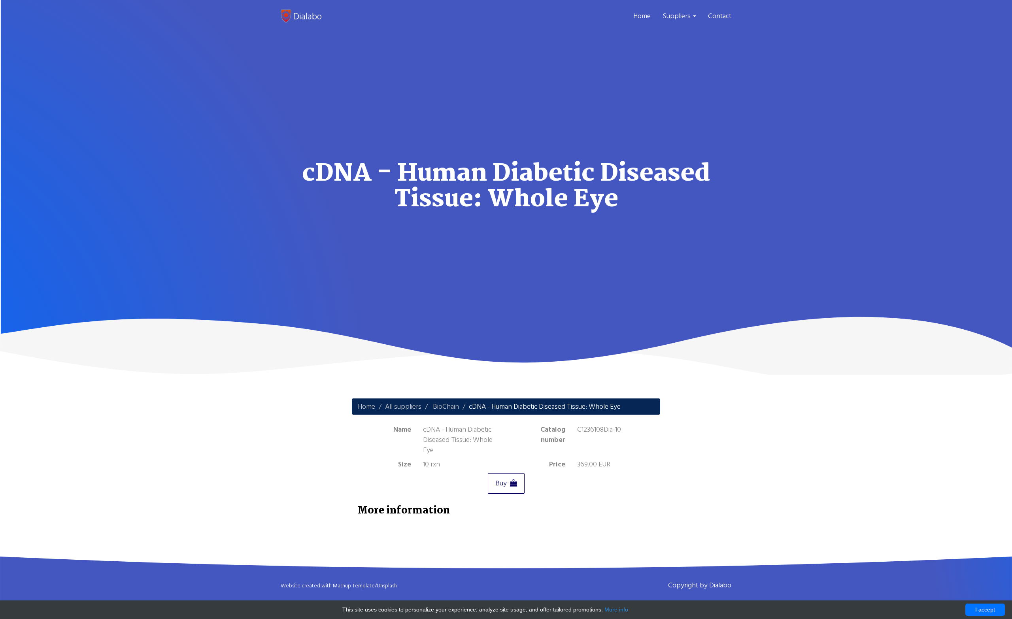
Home (642, 16)
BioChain (446, 406)
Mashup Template (354, 585)
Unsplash (387, 585)
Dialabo (306, 16)
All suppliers (403, 406)
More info (616, 609)
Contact (719, 16)
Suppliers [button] (677, 16)
